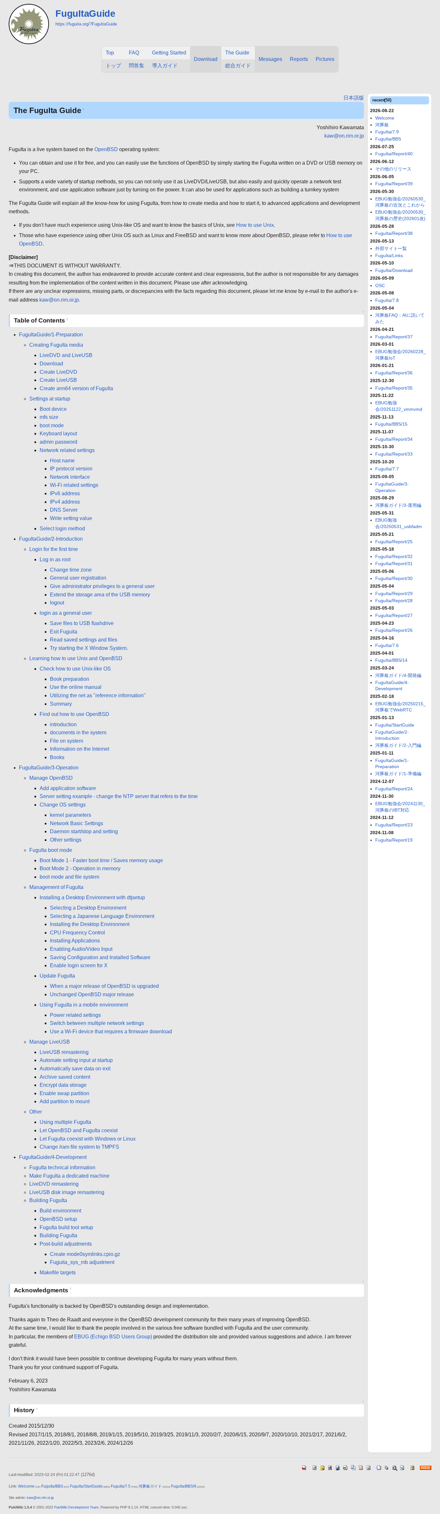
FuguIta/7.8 (387, 300)
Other (35, 1111)
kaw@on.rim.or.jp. (59, 300)
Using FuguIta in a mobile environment (84, 1005)
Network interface (70, 477)
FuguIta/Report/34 (394, 439)
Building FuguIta (48, 1200)
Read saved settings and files (83, 639)
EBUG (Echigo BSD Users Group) (113, 1336)
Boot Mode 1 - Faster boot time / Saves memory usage (101, 860)
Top (110, 52)
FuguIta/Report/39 (394, 183)
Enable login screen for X (79, 965)
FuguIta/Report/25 (394, 541)
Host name (62, 460)
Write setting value (71, 518)
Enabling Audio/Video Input (81, 949)
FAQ (134, 52)
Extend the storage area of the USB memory (100, 594)
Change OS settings (63, 804)
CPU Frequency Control (77, 932)
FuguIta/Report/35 (394, 388)
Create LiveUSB (58, 380)
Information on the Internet (79, 749)
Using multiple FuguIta (65, 1122)
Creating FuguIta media (56, 345)
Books (57, 757)
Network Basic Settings (76, 823)
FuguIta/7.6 (387, 645)
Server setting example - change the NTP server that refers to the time (119, 796)
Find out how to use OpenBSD (74, 714)
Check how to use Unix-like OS (75, 668)
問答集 (136, 65)
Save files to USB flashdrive (82, 623)
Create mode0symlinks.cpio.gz (85, 1254)
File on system (66, 741)
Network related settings (67, 450)
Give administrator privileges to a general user (102, 586)
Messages (270, 59)
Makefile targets (58, 1272)
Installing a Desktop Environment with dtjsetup (92, 897)
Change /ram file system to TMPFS (79, 1147)
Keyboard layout (58, 433)
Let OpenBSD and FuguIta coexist (79, 1130)
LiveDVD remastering (54, 1184)
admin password (58, 442)
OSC (380, 285)
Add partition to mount (65, 1101)
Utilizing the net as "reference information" (98, 695)
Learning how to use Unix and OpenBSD (75, 658)
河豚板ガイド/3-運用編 (398, 505)
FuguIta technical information (62, 1167)
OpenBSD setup (58, 1219)
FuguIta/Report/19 (394, 840)
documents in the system (78, 732)
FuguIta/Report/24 (394, 788)
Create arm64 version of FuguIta (76, 388)
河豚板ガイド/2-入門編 (398, 745)
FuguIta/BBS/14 (391, 660)
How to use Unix (255, 225)
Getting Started (169, 52)
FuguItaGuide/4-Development (53, 1157)
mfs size (49, 417)
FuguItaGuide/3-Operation (49, 767)
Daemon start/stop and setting (84, 831)
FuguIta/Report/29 (394, 593)
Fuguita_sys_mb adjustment (82, 1262)
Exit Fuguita (63, 631)
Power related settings (75, 1015)
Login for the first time (53, 549)
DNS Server (64, 510)
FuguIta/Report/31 (394, 563)
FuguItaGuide (85, 13)
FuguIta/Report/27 (394, 615)
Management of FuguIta (56, 887)
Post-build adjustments (66, 1244)
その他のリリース (393, 168)
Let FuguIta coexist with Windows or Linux (88, 1139)
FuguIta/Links (389, 255)
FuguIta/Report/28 (394, 600)
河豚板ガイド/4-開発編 (398, 675)
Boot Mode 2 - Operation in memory (80, 868)
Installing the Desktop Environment (89, 924)
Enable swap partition (64, 1093)
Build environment (60, 1210)
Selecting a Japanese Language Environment (102, 916)
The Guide (237, 52)
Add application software (68, 788)
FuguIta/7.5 (120, 1486)
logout (57, 602)
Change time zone (71, 570)
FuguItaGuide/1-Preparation (51, 334)
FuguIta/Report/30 (394, 578)
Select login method (62, 528)
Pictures (325, 59)
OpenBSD (106, 149)
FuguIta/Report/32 (394, 556)
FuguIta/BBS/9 (183, 1486)
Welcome (384, 118)
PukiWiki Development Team (76, 1507)
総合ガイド (238, 65)
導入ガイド (165, 65)
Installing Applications (75, 940)
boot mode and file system (69, 877)
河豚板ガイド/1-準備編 (398, 773)
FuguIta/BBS (388, 138)
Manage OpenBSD (51, 778)
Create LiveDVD (58, 372)
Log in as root (55, 559)
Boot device (53, 409)
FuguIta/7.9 (387, 131)
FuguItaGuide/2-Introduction (51, 539)
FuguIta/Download (394, 270)
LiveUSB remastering (64, 1052)
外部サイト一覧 (391, 248)
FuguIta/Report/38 (394, 233)
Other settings (65, 840)
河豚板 (382, 124)
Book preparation (69, 679)
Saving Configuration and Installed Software (100, 957)
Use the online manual (75, 687)
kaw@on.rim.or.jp (344, 136)
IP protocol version (71, 468)
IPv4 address (65, 502)
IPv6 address (65, 493)
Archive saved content (65, 1077)
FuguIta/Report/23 (394, 824)
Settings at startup (49, 398)
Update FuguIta (57, 976)
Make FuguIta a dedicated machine (69, 1176)
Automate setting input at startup (76, 1060)
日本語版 (353, 98)
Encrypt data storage (63, 1085)
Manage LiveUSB (49, 1042)
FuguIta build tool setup (66, 1227)
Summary (61, 704)
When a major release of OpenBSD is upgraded (104, 986)
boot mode (52, 425)
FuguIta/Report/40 (394, 153)
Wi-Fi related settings (74, 485)
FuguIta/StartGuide (394, 725)
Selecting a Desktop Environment (88, 908)
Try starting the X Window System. (89, 648)
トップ (113, 65)
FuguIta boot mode (50, 850)
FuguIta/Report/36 (394, 372)
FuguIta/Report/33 (394, 454)
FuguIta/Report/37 (394, 336)
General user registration (78, 578)
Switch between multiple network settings (97, 1023)
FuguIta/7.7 (387, 468)
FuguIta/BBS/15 (391, 424)
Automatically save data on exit (75, 1068)
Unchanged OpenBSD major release (92, 994)
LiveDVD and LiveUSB (66, 355)
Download (205, 59)
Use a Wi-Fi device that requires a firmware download (111, 1031)
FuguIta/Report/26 (394, 630)
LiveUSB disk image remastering (66, 1192)
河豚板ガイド (150, 1486)
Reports (299, 59)
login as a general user (66, 613)
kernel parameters (70, 815)
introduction (63, 724)
